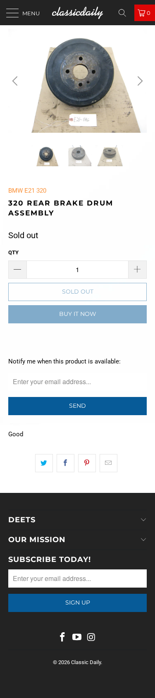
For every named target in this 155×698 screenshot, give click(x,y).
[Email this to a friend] (108, 463)
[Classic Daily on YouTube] (77, 637)
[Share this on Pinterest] (87, 463)
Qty (13, 252)
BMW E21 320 (27, 190)
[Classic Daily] (78, 12)
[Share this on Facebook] (65, 463)
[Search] (125, 13)
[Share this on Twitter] (44, 463)
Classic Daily (86, 662)
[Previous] (16, 81)
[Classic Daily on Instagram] (91, 637)
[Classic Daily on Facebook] (63, 637)
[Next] (139, 81)
